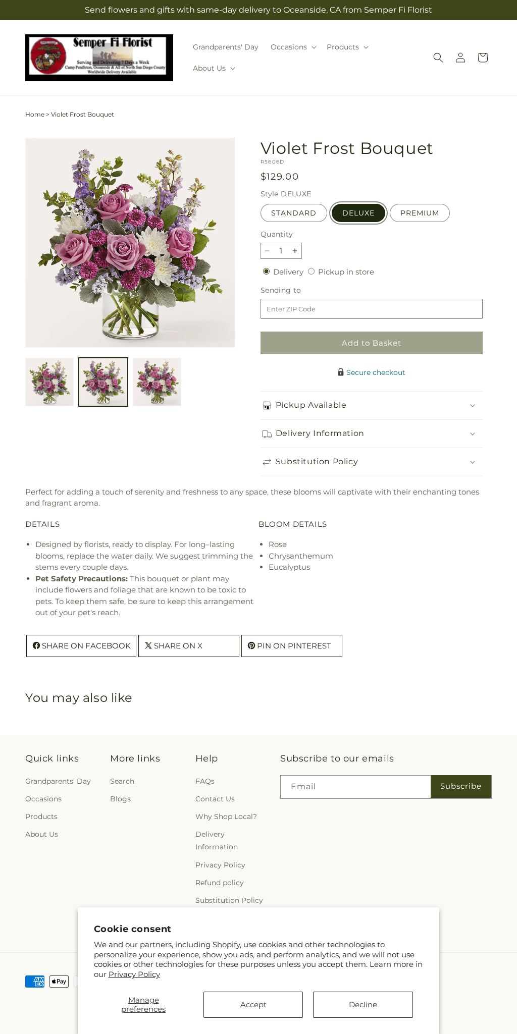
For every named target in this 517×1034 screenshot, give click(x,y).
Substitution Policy (229, 900)
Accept (253, 1004)
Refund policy (219, 882)
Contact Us (215, 798)
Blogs (120, 798)
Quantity (277, 234)
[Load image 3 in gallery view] (157, 382)
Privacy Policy (134, 974)
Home (34, 114)
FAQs (205, 781)
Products (41, 816)
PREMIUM (419, 212)
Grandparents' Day (58, 781)
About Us (41, 834)
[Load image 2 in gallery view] (103, 382)
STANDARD (294, 212)
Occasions (43, 798)
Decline (363, 1004)
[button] (293, 47)
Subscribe (461, 786)
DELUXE (358, 212)
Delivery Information (216, 840)
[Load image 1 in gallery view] (49, 382)
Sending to (296, 290)
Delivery (289, 272)
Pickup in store (346, 272)
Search (122, 781)
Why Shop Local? (226, 816)
